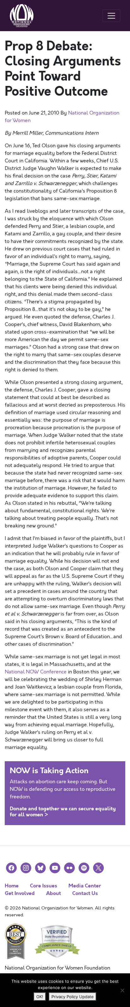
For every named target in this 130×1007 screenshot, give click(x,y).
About (53, 893)
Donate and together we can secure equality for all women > (63, 811)
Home (12, 885)
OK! (39, 996)
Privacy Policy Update (72, 996)
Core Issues (43, 885)
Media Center (84, 885)
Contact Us (85, 893)
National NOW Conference (36, 671)
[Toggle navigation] (111, 15)
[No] (122, 990)
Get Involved (20, 893)
